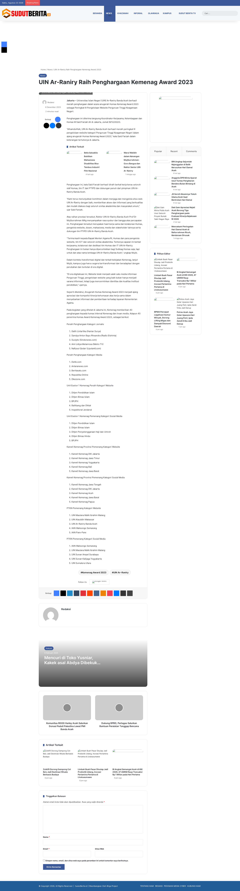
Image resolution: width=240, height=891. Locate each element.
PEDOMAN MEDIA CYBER (175, 886)
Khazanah (122, 13)
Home (43, 69)
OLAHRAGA (153, 13)
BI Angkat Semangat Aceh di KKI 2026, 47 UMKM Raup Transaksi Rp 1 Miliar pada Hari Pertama (127, 772)
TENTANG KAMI (147, 886)
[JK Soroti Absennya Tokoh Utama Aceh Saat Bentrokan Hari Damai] (161, 198)
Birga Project (112, 886)
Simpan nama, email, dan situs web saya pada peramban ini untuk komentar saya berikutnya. (86, 861)
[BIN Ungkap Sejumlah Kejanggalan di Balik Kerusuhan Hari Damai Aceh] (161, 165)
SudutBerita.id (81, 886)
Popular (158, 151)
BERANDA (97, 13)
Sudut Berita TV (187, 13)
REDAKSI (158, 886)
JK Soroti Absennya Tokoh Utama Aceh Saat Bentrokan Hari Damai (184, 197)
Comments (191, 151)
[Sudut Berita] (26, 13)
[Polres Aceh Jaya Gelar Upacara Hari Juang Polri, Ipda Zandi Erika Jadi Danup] (187, 303)
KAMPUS (167, 13)
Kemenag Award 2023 (94, 572)
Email (46, 849)
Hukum (49, 648)
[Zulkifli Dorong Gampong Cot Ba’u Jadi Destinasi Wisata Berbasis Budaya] (58, 758)
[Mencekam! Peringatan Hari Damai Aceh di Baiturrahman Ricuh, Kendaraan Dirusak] (161, 230)
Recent (174, 151)
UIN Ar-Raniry (120, 572)
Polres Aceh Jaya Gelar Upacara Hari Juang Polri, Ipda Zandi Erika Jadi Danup (186, 318)
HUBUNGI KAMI (194, 886)
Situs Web (99, 849)
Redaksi (51, 102)
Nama (46, 837)
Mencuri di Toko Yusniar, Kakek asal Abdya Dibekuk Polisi (70, 662)
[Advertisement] (120, 44)
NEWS (109, 13)
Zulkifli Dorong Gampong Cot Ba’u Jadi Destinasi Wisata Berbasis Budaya (57, 772)
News (49, 69)
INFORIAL (138, 13)
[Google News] (99, 582)
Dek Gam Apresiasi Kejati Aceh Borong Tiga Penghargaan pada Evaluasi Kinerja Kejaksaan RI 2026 (184, 213)
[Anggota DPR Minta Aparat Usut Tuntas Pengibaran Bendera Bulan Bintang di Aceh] (161, 181)
